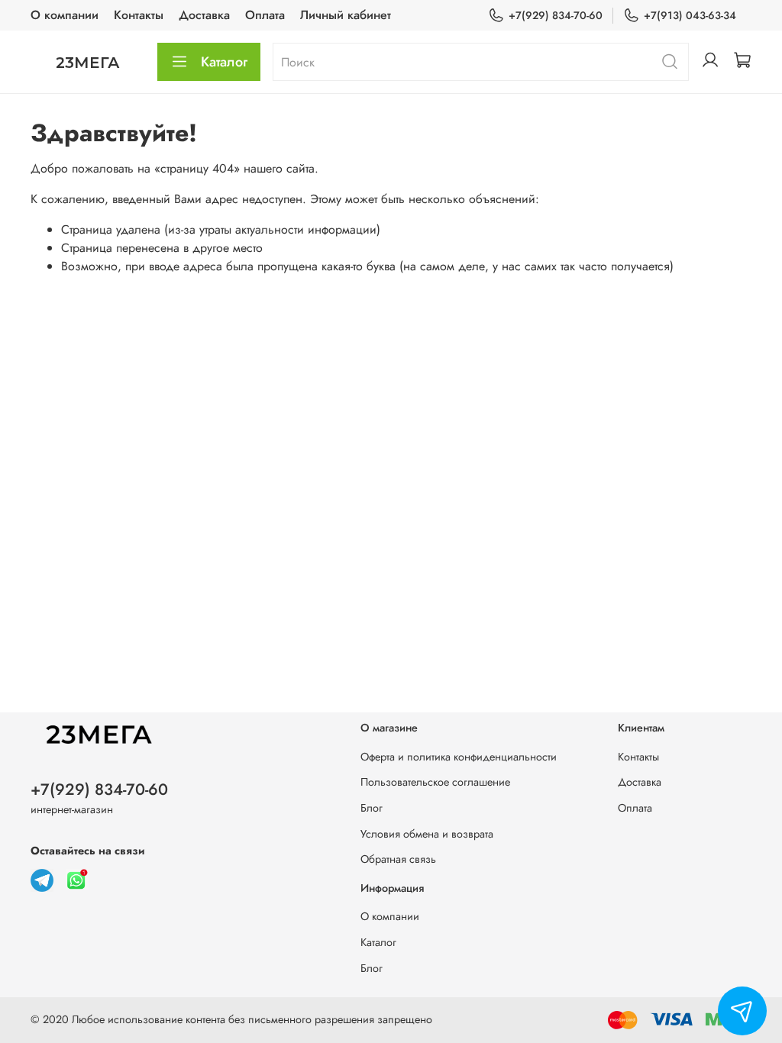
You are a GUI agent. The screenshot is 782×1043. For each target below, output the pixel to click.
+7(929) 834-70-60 (556, 15)
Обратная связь (398, 859)
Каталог (224, 62)
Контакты (138, 15)
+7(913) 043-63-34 (690, 15)
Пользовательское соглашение (435, 782)
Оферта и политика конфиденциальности (458, 756)
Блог (371, 807)
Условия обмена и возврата (426, 833)
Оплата (265, 15)
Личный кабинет (345, 15)
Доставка (204, 15)
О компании (65, 15)
